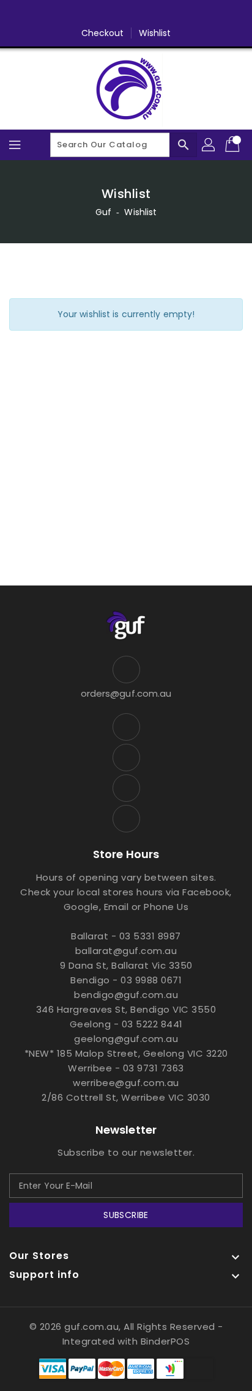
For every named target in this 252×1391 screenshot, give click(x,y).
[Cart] (233, 145)
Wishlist (155, 33)
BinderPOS (165, 1341)
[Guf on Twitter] (114, 14)
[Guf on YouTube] (161, 14)
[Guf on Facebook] (91, 14)
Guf (103, 212)
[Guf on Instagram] (137, 14)
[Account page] (209, 145)
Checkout (102, 33)
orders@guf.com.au (126, 693)
